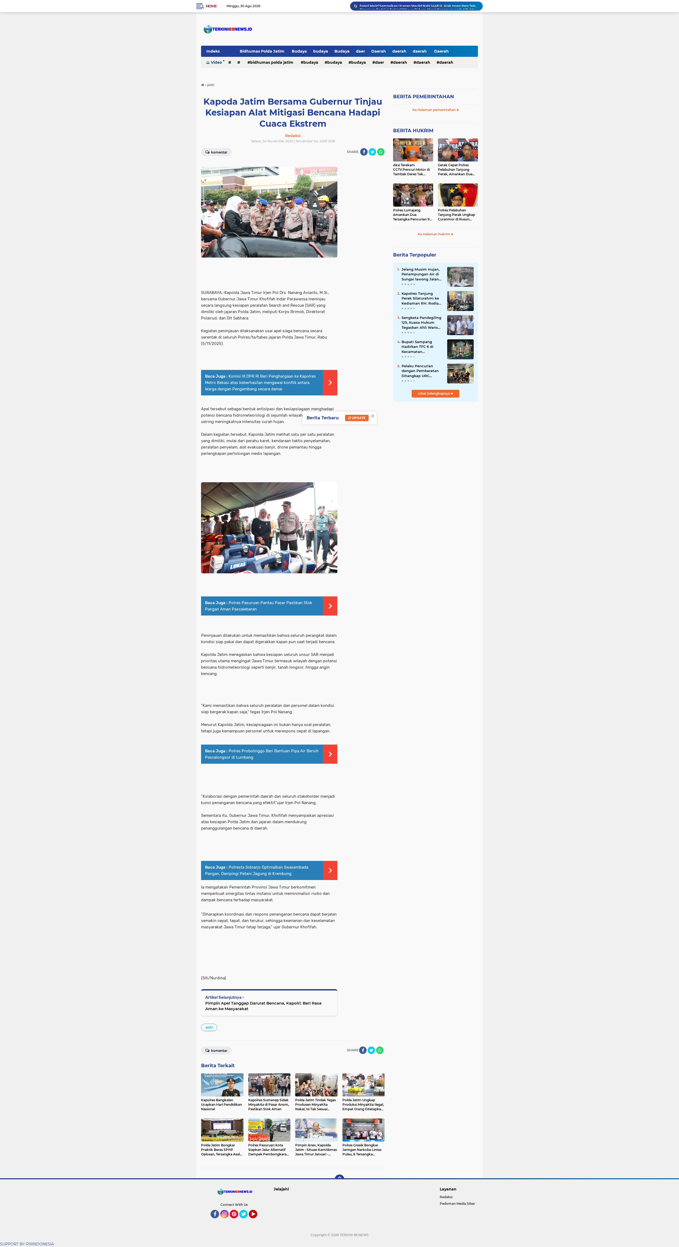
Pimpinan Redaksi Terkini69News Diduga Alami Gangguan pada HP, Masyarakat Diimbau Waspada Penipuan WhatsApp (419, 6)
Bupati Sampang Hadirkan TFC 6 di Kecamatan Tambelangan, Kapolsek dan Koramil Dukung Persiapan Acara (421, 347)
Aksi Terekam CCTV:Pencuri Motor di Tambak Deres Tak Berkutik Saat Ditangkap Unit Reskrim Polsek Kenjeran (413, 169)
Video (216, 62)
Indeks (213, 51)
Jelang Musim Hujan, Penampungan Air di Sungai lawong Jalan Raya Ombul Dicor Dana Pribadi (420, 274)
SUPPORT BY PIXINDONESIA (27, 1244)
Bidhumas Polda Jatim (262, 51)
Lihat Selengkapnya (434, 393)
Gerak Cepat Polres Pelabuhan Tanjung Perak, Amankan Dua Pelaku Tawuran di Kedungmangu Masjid (455, 169)
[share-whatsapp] (381, 152)
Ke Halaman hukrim (434, 234)
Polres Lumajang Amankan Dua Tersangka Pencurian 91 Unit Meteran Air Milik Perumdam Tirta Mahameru (412, 214)
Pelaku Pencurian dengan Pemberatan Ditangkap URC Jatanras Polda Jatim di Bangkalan (420, 371)
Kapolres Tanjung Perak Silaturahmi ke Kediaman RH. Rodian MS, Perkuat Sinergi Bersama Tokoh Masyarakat (421, 298)
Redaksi (446, 1197)
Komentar (218, 152)
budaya (320, 51)
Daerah (378, 51)
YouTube (256, 1220)
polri (209, 1027)
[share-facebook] (364, 152)
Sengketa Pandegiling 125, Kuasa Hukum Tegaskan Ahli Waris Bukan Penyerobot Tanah (421, 322)
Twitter (246, 1220)
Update (358, 418)
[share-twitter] (372, 152)
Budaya (299, 51)
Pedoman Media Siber (457, 1204)
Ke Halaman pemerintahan (434, 110)
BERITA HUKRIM (413, 131)
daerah (399, 51)
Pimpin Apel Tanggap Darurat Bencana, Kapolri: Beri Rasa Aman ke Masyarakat (263, 1006)
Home (211, 6)
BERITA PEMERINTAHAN (423, 97)
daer (360, 51)
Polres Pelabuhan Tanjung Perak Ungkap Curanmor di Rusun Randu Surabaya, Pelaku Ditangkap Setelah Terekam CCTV (457, 214)
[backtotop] (339, 1179)
